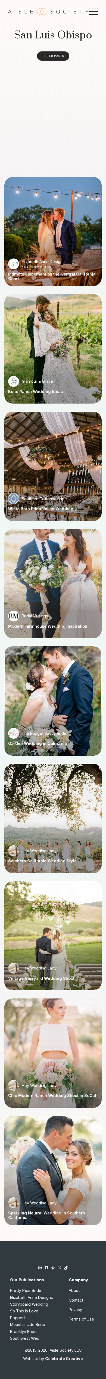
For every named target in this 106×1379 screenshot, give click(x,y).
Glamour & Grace (37, 381)
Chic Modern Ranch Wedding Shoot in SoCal (52, 1095)
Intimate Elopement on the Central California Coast (51, 276)
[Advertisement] (53, 116)
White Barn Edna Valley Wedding (40, 509)
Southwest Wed (24, 1338)
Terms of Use (81, 1319)
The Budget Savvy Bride (44, 733)
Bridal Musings (35, 616)
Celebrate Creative (64, 1358)
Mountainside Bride (27, 1324)
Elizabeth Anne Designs (43, 261)
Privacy (75, 1309)
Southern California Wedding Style (42, 861)
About (74, 1290)
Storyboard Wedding (29, 1304)
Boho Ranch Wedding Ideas (35, 391)
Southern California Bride (44, 498)
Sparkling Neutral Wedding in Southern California (46, 1215)
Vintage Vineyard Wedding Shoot (41, 978)
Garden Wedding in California (37, 743)
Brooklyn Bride (23, 1331)
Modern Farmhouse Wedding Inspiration (47, 626)
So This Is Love (24, 1311)
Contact (76, 1300)
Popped (17, 1317)
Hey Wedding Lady (39, 851)
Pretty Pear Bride (25, 1290)
